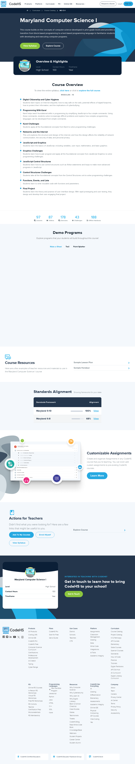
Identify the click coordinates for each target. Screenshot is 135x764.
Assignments (95, 632)
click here (64, 90)
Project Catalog (116, 635)
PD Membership (34, 715)
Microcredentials (34, 712)
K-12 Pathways (116, 638)
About (113, 688)
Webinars (73, 733)
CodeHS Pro (32, 641)
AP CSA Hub (115, 670)
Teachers (73, 638)
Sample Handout (82, 368)
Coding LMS (32, 635)
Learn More (97, 475)
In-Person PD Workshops (33, 692)
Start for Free (54, 635)
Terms (113, 704)
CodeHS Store (98, 757)
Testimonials (74, 715)
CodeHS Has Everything (95, 685)
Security (114, 710)
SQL (50, 709)
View (96, 410)
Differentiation (95, 695)
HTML (51, 703)
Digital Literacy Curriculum (116, 677)
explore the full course (89, 90)
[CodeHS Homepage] (12, 4)
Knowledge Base (76, 730)
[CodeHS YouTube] (14, 637)
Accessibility (115, 713)
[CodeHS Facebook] (4, 637)
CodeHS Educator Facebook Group (68, 757)
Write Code (94, 646)
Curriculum (36, 11)
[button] (29, 4)
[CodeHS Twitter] (18, 637)
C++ (50, 706)
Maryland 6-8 (43, 418)
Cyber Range (33, 667)
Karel (51, 713)
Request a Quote (108, 4)
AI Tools (93, 653)
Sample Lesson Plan (83, 362)
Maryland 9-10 (43, 410)
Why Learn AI (74, 696)
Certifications (33, 653)
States (72, 712)
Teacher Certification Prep (34, 708)
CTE (71, 641)
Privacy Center (116, 697)
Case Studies (74, 709)
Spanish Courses (117, 651)
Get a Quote (53, 638)
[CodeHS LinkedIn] (10, 637)
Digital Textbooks (117, 666)
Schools (72, 635)
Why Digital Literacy (74, 700)
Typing (30, 664)
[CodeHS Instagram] (7, 637)
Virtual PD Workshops (32, 697)
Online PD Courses (35, 688)
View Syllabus (30, 45)
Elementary (115, 644)
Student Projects (76, 736)
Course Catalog (50, 11)
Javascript (52, 693)
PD (29, 684)
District (72, 632)
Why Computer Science (75, 688)
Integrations (94, 649)
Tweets (72, 719)
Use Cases (74, 628)
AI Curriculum (116, 673)
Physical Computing (94, 712)
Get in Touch (74, 594)
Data (92, 643)
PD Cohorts (32, 704)
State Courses (116, 647)
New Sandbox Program (56, 689)
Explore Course (53, 45)
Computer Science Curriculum (35, 648)
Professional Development (33, 656)
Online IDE (32, 638)
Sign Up (128, 4)
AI (91, 689)
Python (51, 697)
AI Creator (32, 661)
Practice (114, 660)
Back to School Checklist (75, 705)
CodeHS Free (33, 644)
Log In (120, 4)
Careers (114, 694)
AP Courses (115, 641)
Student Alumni (75, 743)
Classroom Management (95, 636)
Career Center (75, 740)
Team (113, 691)
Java (50, 700)
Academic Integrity (97, 656)
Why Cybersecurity (76, 693)
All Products (32, 632)
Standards (114, 654)
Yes (91, 722)
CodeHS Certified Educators (30, 757)
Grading (93, 640)
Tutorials (114, 663)
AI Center (114, 700)
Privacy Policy (116, 707)
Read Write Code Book (76, 726)
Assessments (95, 701)
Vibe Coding (94, 719)
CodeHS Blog (74, 722)
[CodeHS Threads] (22, 637)
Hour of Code (115, 657)
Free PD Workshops (35, 701)
